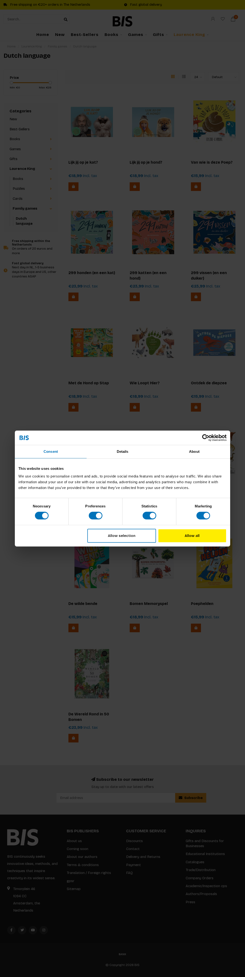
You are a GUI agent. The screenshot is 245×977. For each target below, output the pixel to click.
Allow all (192, 536)
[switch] (95, 515)
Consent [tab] (51, 451)
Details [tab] (122, 451)
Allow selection (121, 536)
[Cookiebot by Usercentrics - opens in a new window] (206, 437)
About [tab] (194, 451)
